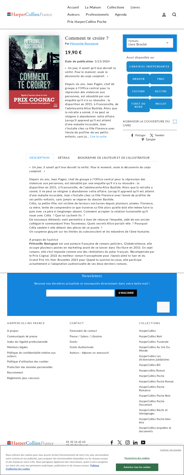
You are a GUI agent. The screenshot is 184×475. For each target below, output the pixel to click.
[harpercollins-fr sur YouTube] (143, 442)
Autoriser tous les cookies (137, 467)
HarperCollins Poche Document (151, 403)
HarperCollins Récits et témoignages (153, 412)
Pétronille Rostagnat (84, 43)
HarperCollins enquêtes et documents (155, 429)
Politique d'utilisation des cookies (28, 361)
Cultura (138, 91)
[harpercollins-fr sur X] (120, 442)
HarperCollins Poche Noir (155, 395)
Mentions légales (17, 347)
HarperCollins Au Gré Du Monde (154, 349)
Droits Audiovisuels (82, 347)
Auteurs (73, 14)
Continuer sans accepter (170, 450)
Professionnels (97, 14)
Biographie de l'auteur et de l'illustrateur (114, 157)
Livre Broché (137, 44)
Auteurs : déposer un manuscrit (89, 352)
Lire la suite (98, 136)
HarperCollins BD (150, 365)
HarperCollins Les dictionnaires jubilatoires (154, 358)
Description (39, 157)
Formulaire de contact (83, 330)
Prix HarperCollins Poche (87, 22)
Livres (135, 7)
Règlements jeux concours (23, 378)
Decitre (161, 91)
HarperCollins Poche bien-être (155, 421)
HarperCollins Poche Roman (156, 381)
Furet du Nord (139, 105)
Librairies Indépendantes (149, 66)
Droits (73, 341)
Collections (115, 7)
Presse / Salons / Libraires (86, 336)
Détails (64, 157)
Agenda (121, 14)
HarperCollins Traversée (153, 341)
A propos (12, 330)
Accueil (73, 7)
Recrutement (15, 372)
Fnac (161, 79)
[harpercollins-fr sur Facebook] (112, 442)
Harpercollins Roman (152, 370)
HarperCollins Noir (150, 336)
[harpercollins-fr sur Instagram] (127, 442)
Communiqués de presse (22, 336)
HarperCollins (147, 330)
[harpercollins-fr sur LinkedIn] (135, 442)
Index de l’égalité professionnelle (27, 341)
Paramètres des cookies (137, 458)
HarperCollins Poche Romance (151, 388)
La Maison (93, 7)
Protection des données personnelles (30, 367)
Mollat (161, 103)
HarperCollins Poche (151, 376)
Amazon (139, 79)
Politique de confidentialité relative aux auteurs (31, 354)
